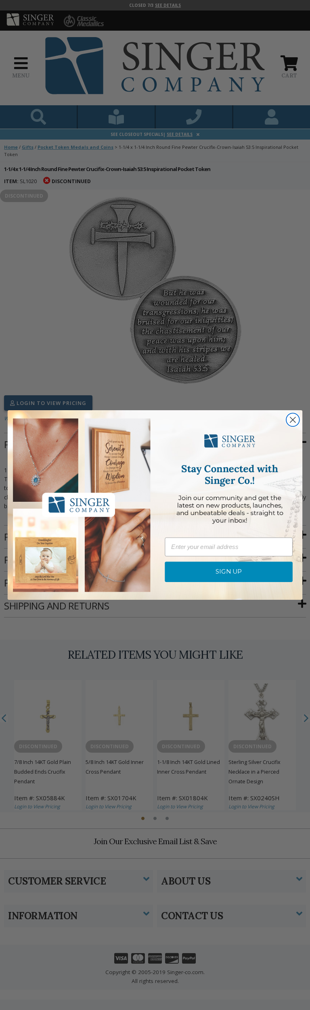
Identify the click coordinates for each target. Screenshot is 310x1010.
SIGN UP (229, 572)
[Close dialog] (293, 420)
